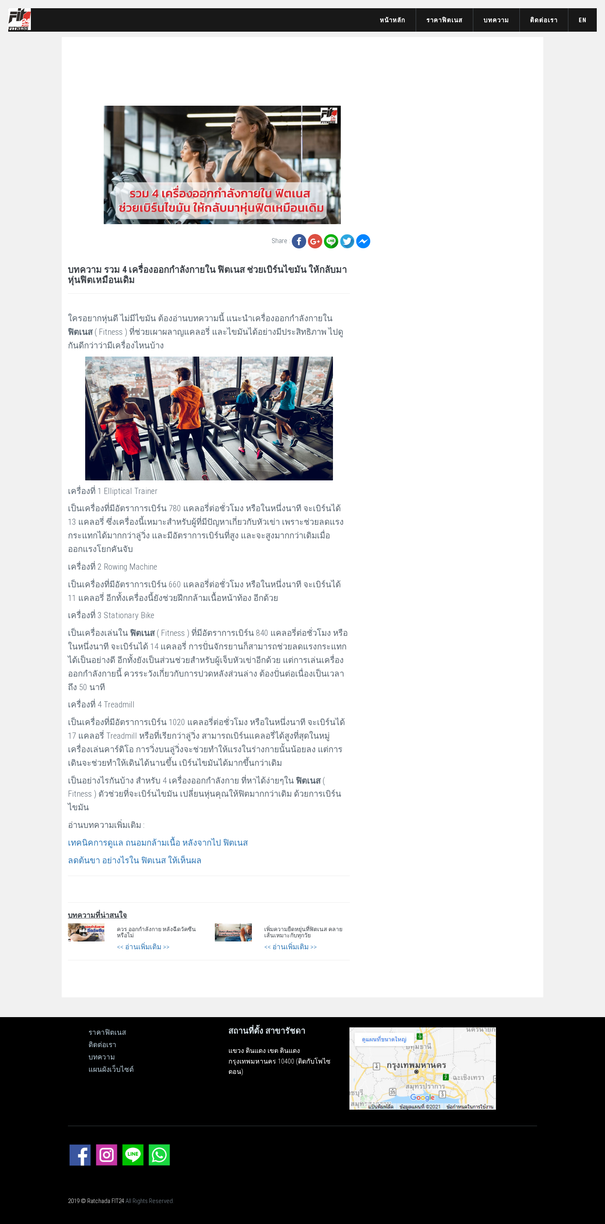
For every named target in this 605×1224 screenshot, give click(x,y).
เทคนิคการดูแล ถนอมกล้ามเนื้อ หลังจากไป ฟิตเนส (158, 843)
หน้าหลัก (392, 20)
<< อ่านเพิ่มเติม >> (143, 947)
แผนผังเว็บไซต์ (111, 1069)
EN (582, 20)
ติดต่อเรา (544, 20)
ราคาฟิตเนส (444, 20)
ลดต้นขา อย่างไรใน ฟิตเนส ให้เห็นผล (135, 860)
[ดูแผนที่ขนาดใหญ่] (423, 1068)
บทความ (496, 20)
